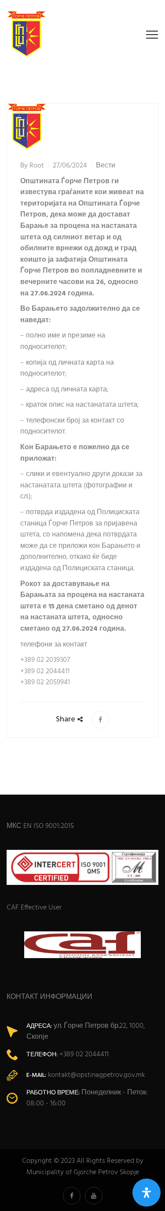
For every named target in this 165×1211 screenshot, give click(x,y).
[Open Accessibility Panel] (146, 1193)
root (36, 165)
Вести (105, 165)
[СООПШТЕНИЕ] (100, 719)
